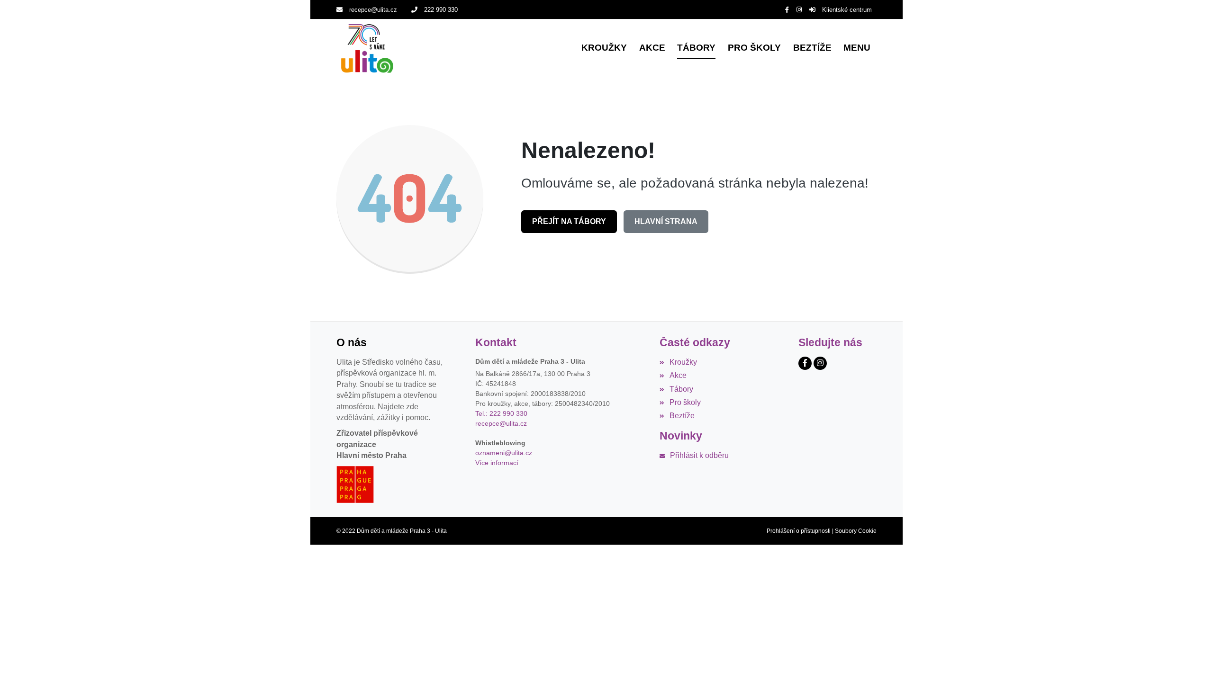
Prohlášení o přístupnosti (799, 531)
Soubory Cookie (856, 531)
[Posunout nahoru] (1192, 661)
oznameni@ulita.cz (503, 453)
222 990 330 (441, 9)
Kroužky (683, 362)
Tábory (681, 389)
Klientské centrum (847, 9)
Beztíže (682, 416)
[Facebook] (787, 9)
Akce (678, 375)
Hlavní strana (665, 221)
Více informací (496, 463)
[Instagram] (799, 9)
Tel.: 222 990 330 (501, 413)
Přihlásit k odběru (699, 455)
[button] (857, 48)
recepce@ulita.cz (373, 9)
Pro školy (685, 402)
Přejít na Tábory (569, 221)
